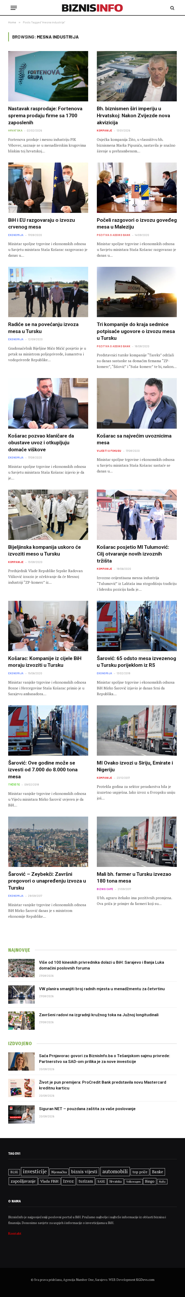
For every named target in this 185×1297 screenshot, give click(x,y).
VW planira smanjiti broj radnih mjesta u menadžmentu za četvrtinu (102, 988)
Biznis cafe (105, 889)
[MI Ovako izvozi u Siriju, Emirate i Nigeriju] (137, 730)
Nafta (162, 1181)
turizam (86, 1181)
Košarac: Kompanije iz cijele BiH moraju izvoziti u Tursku (44, 661)
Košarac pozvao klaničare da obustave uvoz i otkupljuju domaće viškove (41, 442)
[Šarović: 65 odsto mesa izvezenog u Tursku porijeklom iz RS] (137, 626)
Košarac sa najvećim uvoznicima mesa (134, 439)
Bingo (149, 1181)
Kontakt (14, 1233)
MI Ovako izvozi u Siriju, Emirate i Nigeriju (135, 766)
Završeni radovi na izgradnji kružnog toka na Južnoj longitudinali (99, 1014)
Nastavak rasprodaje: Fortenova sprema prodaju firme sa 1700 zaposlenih (45, 115)
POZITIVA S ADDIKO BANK (113, 234)
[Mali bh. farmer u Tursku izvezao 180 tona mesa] (137, 842)
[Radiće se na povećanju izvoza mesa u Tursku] (48, 292)
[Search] (171, 7)
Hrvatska (15, 130)
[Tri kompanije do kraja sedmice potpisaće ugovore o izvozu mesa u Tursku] (137, 292)
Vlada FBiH (49, 1181)
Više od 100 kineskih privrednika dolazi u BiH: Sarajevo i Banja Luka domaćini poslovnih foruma (101, 965)
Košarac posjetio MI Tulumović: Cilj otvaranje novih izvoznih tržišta (133, 554)
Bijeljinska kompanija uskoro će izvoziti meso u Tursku (44, 550)
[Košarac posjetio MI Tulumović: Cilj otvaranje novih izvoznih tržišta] (137, 515)
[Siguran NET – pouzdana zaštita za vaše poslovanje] (21, 1114)
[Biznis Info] (92, 8)
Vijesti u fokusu (109, 450)
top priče (139, 1172)
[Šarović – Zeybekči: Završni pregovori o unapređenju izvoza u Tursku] (48, 842)
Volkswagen (133, 1181)
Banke (157, 1171)
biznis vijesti (84, 1171)
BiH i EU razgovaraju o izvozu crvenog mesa (41, 223)
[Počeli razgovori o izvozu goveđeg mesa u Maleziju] (137, 188)
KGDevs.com (145, 1279)
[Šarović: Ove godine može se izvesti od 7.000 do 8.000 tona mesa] (48, 730)
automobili (115, 1171)
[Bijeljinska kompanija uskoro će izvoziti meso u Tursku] (48, 515)
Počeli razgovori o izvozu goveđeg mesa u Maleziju (137, 223)
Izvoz (68, 1181)
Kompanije (104, 130)
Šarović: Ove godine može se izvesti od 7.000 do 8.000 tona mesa (43, 770)
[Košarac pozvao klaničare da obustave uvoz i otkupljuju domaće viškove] (48, 403)
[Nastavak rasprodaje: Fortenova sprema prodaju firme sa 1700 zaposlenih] (48, 76)
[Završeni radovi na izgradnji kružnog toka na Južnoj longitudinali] (21, 1020)
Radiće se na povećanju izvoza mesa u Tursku (43, 327)
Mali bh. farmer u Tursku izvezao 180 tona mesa (134, 877)
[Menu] (14, 7)
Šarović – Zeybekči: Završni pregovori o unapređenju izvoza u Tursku (47, 881)
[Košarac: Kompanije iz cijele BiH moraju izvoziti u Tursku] (48, 626)
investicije (35, 1171)
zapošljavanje (23, 1181)
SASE (101, 1181)
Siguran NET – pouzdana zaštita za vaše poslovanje (87, 1108)
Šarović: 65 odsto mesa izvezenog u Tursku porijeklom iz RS (136, 661)
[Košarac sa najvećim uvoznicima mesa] (137, 403)
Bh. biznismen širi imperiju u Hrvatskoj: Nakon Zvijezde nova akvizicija (133, 115)
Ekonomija (16, 234)
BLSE (14, 1172)
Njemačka (59, 1172)
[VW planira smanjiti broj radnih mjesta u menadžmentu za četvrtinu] (21, 994)
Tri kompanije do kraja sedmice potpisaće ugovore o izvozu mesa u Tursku (136, 331)
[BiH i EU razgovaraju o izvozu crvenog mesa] (48, 188)
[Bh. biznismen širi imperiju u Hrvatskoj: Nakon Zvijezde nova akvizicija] (137, 76)
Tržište (14, 784)
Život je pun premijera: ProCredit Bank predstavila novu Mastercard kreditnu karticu (102, 1085)
